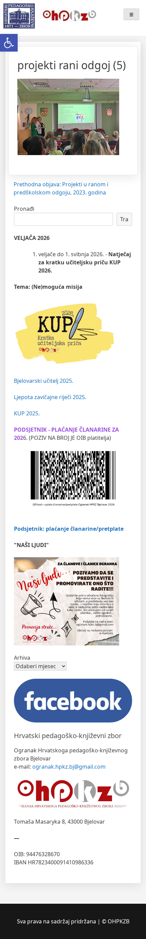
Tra (124, 219)
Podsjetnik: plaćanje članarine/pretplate (69, 528)
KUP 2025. (27, 413)
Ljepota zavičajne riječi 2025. (50, 397)
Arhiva (22, 657)
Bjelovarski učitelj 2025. (43, 380)
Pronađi (24, 208)
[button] (9, 43)
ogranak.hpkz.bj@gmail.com (69, 766)
